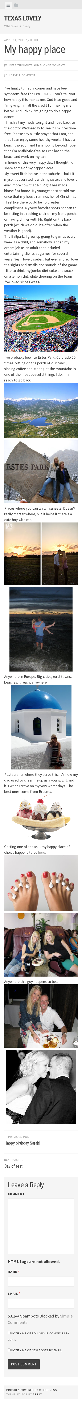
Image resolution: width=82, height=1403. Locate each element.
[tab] (8, 5)
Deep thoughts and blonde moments (37, 65)
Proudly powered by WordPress (31, 1390)
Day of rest (14, 1163)
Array (37, 1394)
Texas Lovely (22, 18)
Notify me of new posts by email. (37, 1350)
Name (14, 1271)
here (41, 852)
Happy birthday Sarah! (22, 1140)
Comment (16, 1194)
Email (14, 1293)
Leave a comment (22, 75)
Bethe (34, 40)
